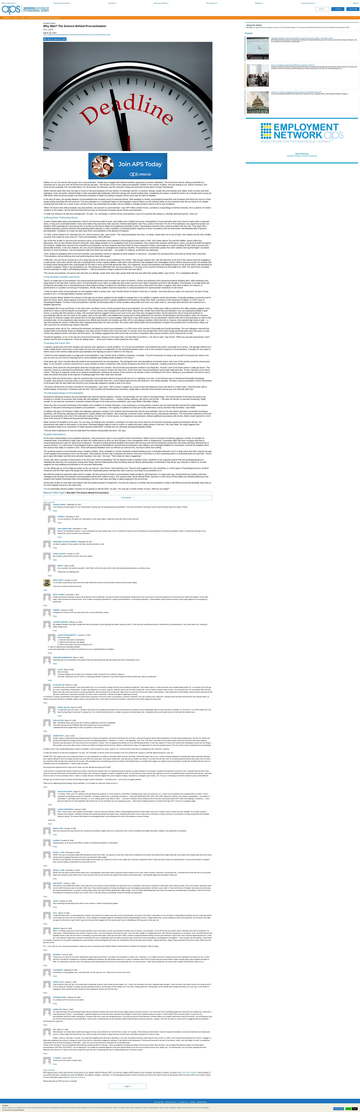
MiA (54, 1029)
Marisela (57, 955)
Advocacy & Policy (160, 3)
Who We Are (159, 1102)
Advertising (202, 1102)
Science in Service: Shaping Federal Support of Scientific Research (296, 92)
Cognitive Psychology (54, 34)
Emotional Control (68, 34)
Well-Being (106, 34)
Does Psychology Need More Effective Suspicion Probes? (292, 65)
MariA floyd (58, 982)
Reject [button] (355, 1108)
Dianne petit (58, 736)
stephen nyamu (59, 997)
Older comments (49, 502)
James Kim (57, 1009)
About (355, 3)
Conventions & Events (61, 3)
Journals (111, 3)
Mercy (60, 566)
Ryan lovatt (58, 580)
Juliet (55, 901)
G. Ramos (57, 1058)
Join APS (352, 9)
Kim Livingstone (65, 529)
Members (258, 3)
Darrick (61, 517)
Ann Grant (57, 883)
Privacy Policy (171, 1102)
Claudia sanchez (60, 622)
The (211, 3)
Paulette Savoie (65, 791)
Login (337, 9)
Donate (192, 1102)
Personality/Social (88, 34)
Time (101, 34)
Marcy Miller (64, 707)
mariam (56, 610)
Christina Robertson (62, 657)
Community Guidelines (189, 1073)
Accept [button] (348, 1108)
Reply (55, 511)
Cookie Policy (192, 1107)
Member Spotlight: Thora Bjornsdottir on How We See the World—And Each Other (302, 38)
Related (248, 33)
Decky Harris (59, 595)
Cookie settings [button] (338, 1108)
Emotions (78, 34)
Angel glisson (59, 554)
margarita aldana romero (65, 542)
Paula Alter (58, 720)
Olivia (60, 669)
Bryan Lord (58, 828)
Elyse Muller (59, 685)
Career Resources (307, 3)
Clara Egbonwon (65, 809)
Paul (55, 913)
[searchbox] (322, 9)
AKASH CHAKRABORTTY (67, 635)
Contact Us (183, 1102)
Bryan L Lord (58, 852)
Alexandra (58, 970)
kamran (56, 840)
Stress (97, 34)
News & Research (8, 3)
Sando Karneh (59, 505)
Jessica (56, 928)
